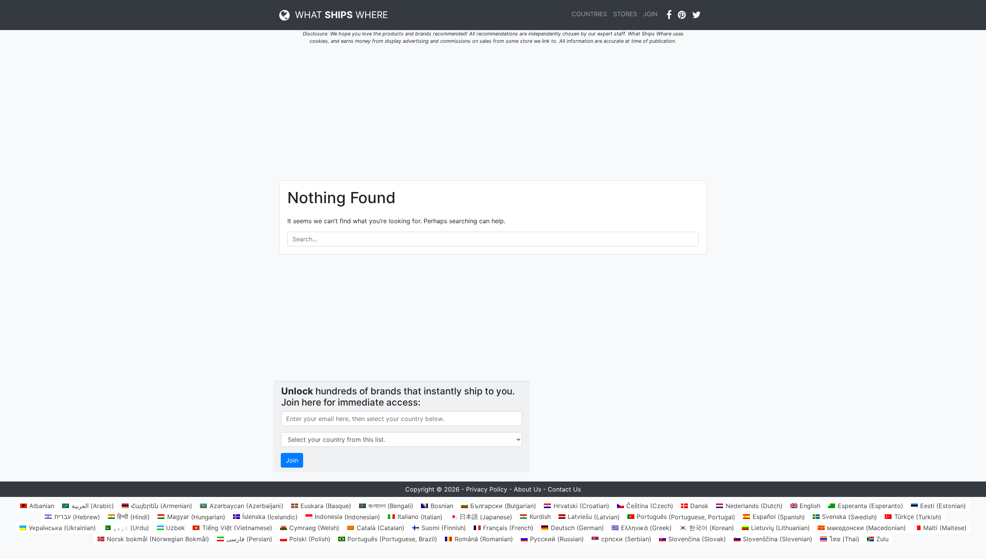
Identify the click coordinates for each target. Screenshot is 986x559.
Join (292, 460)
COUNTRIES (589, 14)
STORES (625, 14)
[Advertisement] (493, 108)
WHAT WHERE (339, 14)
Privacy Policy (486, 489)
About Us (527, 489)
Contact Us (564, 489)
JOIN (650, 14)
